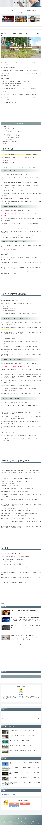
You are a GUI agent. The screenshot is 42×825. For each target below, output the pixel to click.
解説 (2, 603)
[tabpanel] (8, 20)
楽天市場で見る (24, 803)
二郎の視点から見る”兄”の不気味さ (12, 137)
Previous (0, 20)
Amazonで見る (14, 803)
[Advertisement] (21, 112)
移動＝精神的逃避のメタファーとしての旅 (13, 131)
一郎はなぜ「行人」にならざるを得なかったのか (14, 135)
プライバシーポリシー (35, 819)
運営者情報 (21, 819)
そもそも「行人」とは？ (10, 128)
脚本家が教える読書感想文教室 (24, 800)
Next (41, 20)
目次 (20, 123)
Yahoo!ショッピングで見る (14, 806)
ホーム (7, 819)
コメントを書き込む (21, 676)
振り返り (5, 143)
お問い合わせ (21, 821)
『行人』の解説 (6, 126)
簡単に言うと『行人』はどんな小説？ (10, 141)
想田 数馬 (21, 694)
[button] (40, 705)
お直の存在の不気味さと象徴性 (11, 139)
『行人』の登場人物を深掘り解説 (10, 134)
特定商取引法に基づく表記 (7, 821)
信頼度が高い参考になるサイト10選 (9, 794)
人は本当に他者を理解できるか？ (11, 130)
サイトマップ (34, 821)
